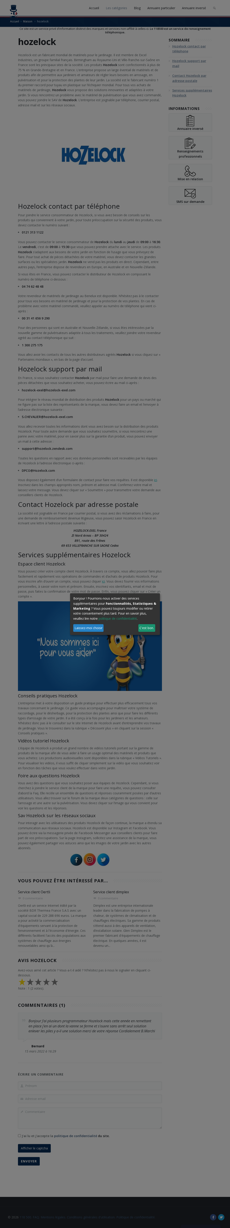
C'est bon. (146, 628)
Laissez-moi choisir (88, 628)
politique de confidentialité (118, 618)
